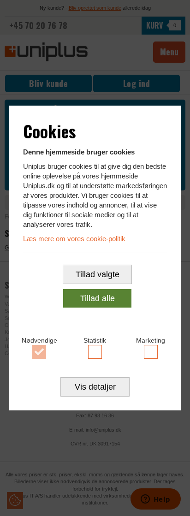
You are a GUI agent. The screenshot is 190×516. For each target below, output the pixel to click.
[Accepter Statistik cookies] (95, 352)
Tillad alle (97, 298)
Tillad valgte (97, 274)
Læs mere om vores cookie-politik (74, 239)
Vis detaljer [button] (95, 386)
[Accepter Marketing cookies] (150, 352)
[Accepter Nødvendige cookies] (39, 352)
